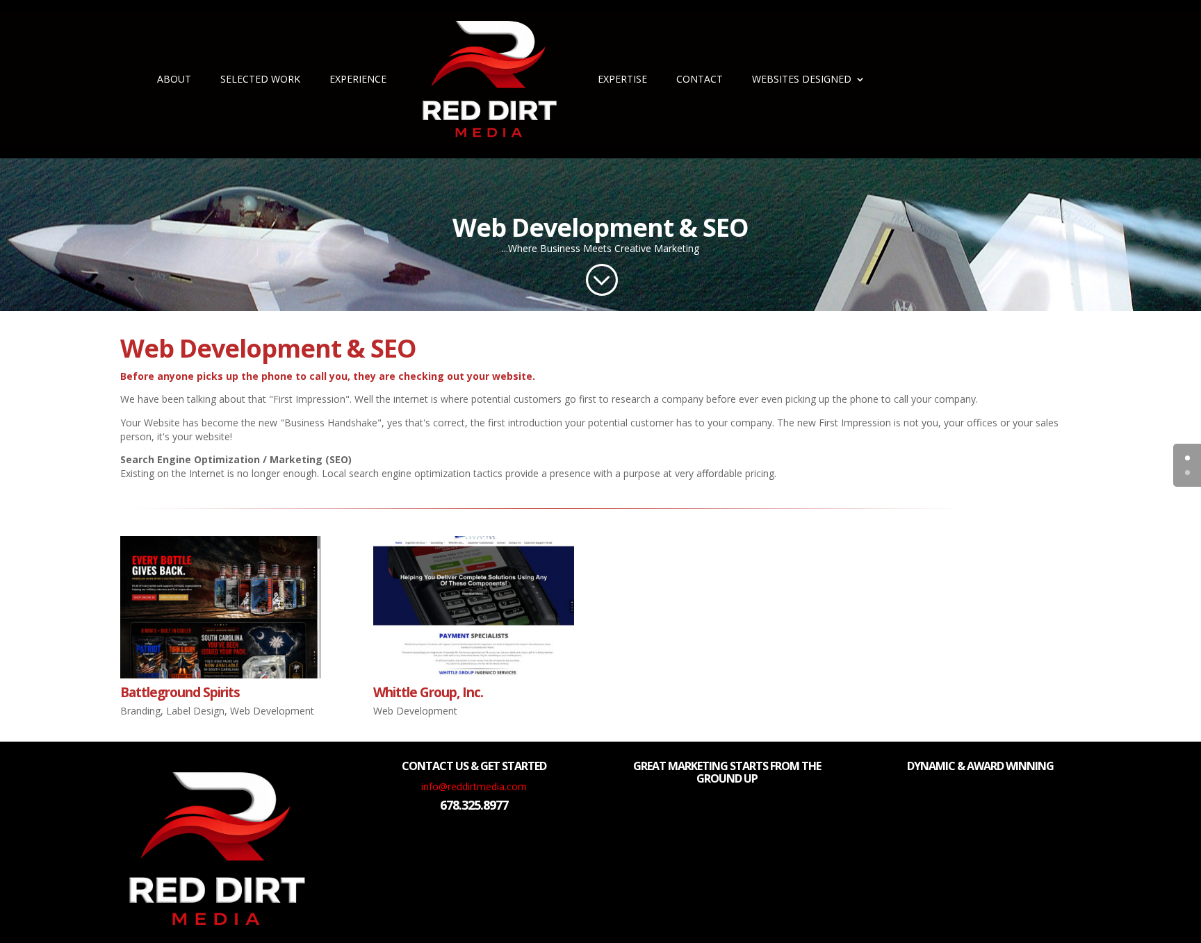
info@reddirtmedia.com (474, 786)
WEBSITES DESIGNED (801, 78)
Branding (140, 710)
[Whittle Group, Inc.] (473, 607)
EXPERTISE (622, 78)
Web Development (272, 710)
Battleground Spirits (180, 692)
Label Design (195, 710)
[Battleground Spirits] (220, 607)
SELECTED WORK (260, 78)
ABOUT (174, 78)
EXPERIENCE (357, 78)
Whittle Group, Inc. (428, 692)
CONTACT (699, 78)
